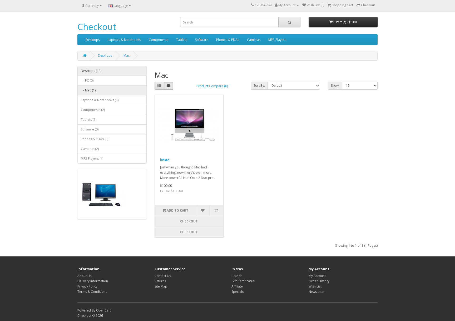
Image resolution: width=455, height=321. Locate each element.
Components (158, 39)
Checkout (96, 27)
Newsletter (317, 291)
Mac (126, 55)
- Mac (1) (88, 90)
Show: (335, 85)
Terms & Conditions (92, 291)
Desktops (93, 39)
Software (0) (89, 129)
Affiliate (237, 286)
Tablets (181, 39)
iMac (164, 159)
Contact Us (163, 276)
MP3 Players (277, 39)
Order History (319, 281)
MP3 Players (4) (92, 158)
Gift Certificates (242, 281)
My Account (317, 276)
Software (201, 39)
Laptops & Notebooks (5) (99, 100)
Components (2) (93, 110)
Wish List (315, 286)
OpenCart (103, 310)
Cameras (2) (90, 149)
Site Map (161, 286)
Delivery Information (92, 281)
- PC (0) (87, 80)
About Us (84, 276)
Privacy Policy (87, 286)
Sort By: (259, 85)
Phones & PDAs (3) (94, 139)
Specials (237, 291)
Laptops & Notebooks (124, 39)
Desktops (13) (91, 71)
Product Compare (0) (212, 86)
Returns (160, 281)
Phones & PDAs (227, 39)
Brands (236, 276)
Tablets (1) (88, 119)
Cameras (253, 39)
